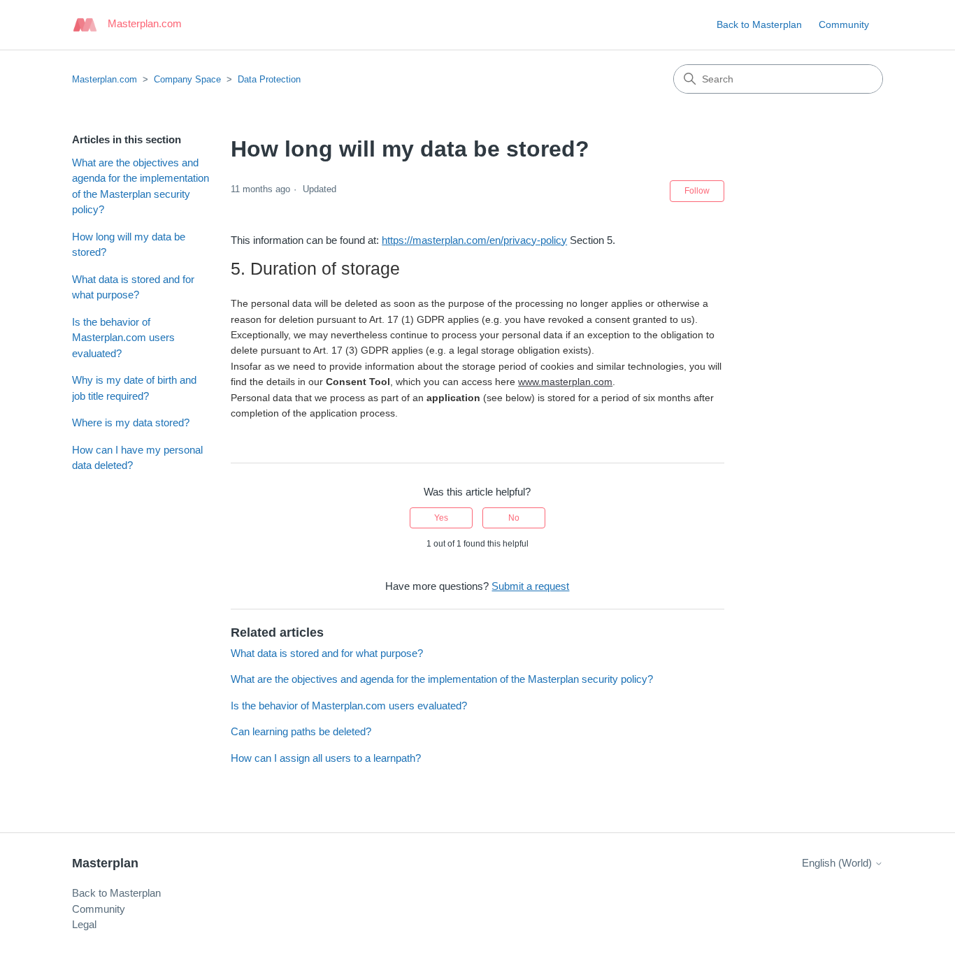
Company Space (187, 79)
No (513, 518)
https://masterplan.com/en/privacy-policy (474, 240)
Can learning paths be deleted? (301, 731)
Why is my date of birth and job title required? (134, 388)
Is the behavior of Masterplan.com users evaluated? (123, 337)
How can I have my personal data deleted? (137, 458)
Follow (697, 191)
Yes (441, 518)
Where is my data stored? (130, 422)
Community (844, 24)
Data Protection (269, 79)
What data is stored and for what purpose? (133, 287)
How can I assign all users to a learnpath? (326, 758)
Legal (84, 924)
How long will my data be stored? (128, 245)
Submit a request (530, 586)
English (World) (838, 863)
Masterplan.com (104, 79)
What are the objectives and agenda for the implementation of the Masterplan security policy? (140, 186)
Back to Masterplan (759, 24)
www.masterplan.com (565, 381)
